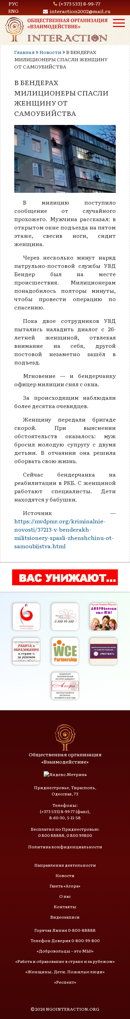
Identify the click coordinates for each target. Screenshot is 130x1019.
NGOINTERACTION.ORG (72, 1009)
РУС (13, 3)
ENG (13, 10)
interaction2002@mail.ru (80, 11)
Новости (50, 51)
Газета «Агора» (65, 886)
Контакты (65, 906)
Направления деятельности (65, 865)
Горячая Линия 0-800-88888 (65, 930)
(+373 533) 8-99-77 (79, 3)
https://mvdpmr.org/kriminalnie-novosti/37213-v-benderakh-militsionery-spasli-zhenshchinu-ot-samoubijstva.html (64, 533)
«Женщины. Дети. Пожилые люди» (65, 971)
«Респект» (65, 982)
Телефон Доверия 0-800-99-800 (65, 940)
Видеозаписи (65, 917)
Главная (24, 51)
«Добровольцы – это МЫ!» (65, 951)
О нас (65, 896)
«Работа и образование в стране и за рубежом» (65, 961)
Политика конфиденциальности (65, 847)
